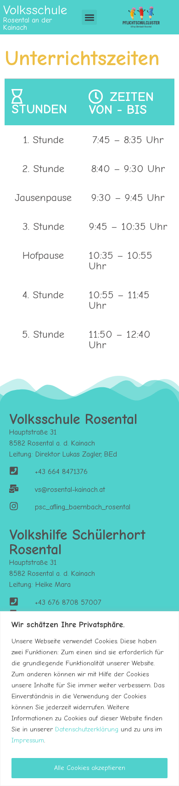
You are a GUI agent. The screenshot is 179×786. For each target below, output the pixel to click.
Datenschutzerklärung (86, 729)
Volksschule (35, 9)
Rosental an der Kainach (27, 24)
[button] (89, 17)
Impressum (27, 740)
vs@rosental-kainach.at (70, 489)
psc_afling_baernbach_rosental (82, 507)
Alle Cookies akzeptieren (89, 768)
